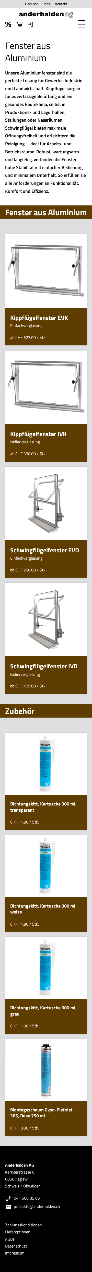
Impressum (14, 1253)
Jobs (47, 3)
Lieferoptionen (17, 1232)
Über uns (32, 3)
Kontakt (61, 3)
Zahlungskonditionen (23, 1225)
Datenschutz (16, 1246)
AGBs (10, 1239)
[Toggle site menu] (82, 24)
